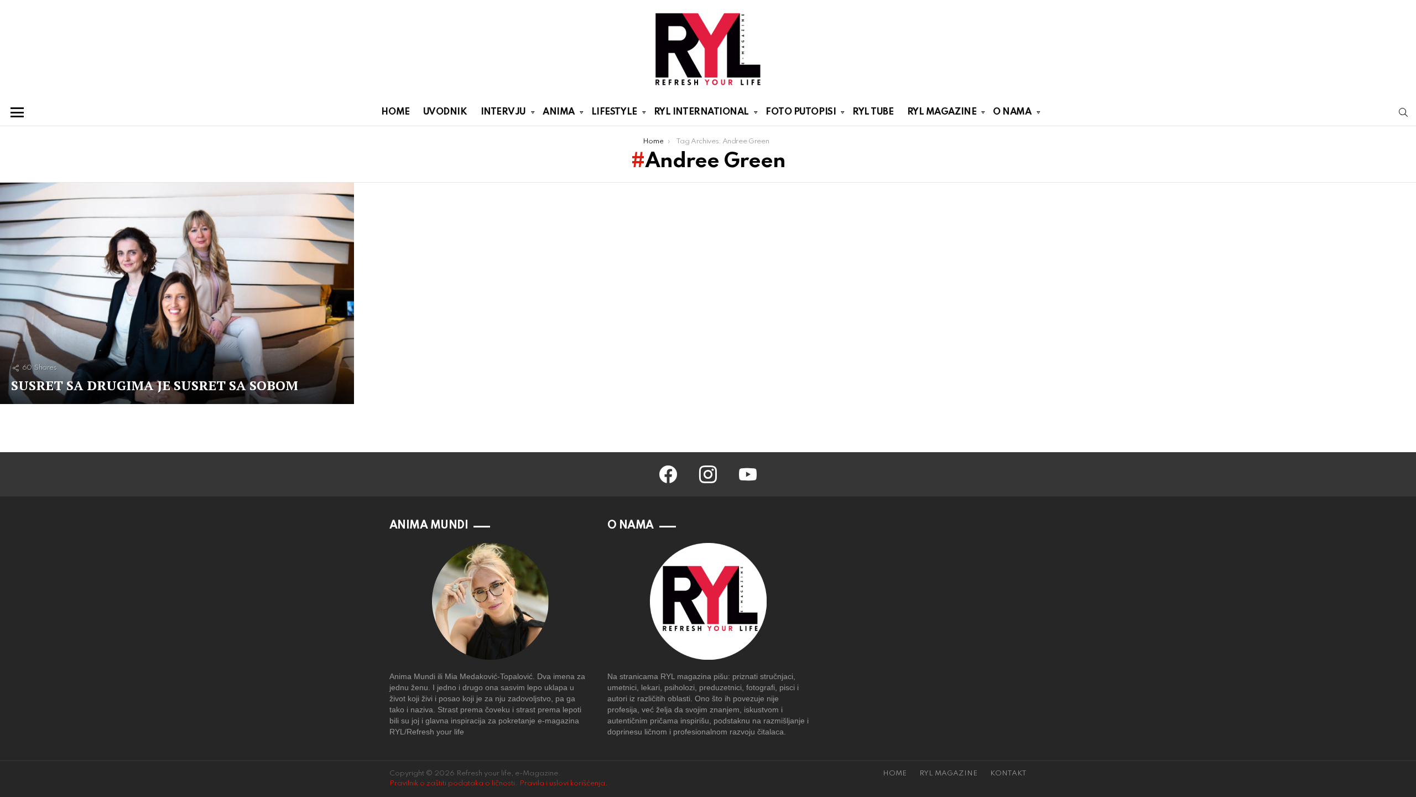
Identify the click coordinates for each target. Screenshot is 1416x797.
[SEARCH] (1403, 112)
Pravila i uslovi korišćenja (562, 783)
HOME (395, 112)
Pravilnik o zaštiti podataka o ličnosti (452, 783)
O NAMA (1012, 112)
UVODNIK (445, 112)
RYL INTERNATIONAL (701, 112)
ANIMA (559, 112)
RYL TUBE (872, 112)
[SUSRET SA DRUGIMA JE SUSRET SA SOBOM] (177, 293)
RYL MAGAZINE (942, 112)
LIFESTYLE (614, 112)
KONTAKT (1008, 773)
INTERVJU (503, 112)
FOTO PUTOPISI (801, 112)
